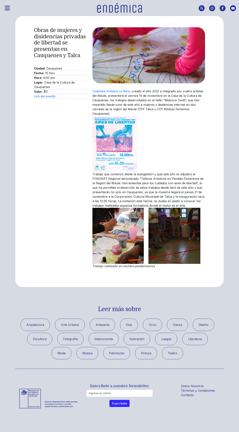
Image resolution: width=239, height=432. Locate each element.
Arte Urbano (70, 325)
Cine (129, 325)
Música (87, 353)
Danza (177, 325)
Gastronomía (103, 339)
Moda (62, 353)
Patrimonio (116, 353)
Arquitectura (35, 325)
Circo (152, 325)
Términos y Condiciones (198, 390)
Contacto (187, 395)
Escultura (39, 339)
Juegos (166, 339)
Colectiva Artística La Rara (111, 91)
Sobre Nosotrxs (192, 386)
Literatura (195, 339)
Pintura (146, 353)
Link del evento (44, 96)
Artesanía (102, 325)
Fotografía (70, 339)
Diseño (203, 325)
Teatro (172, 353)
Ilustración (136, 339)
